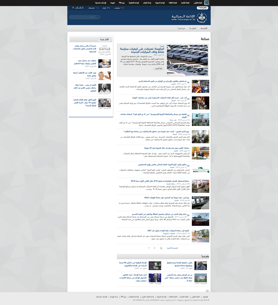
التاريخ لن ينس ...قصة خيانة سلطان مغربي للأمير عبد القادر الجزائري (85, 88)
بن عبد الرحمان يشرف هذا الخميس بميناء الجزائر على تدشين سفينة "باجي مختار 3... (178, 278)
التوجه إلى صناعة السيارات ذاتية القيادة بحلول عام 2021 (168, 231)
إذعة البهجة (114, 297)
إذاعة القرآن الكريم (148, 297)
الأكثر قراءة (104, 39)
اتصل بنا (193, 28)
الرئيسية (207, 3)
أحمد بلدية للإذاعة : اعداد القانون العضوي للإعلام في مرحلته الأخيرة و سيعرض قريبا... (133, 278)
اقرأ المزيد (158, 68)
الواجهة (205, 297)
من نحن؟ (181, 28)
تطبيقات (172, 234)
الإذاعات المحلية (100, 3)
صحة (171, 120)
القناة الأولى (198, 3)
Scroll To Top (207, 290)
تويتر (104, 8)
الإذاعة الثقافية (134, 3)
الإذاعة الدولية (160, 3)
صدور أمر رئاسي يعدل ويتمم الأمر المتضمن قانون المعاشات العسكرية (84, 49)
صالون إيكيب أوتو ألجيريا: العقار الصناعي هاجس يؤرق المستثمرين (162, 165)
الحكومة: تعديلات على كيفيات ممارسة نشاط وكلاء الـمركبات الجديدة (142, 50)
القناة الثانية (185, 3)
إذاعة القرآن (147, 3)
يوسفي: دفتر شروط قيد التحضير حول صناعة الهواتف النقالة (166, 198)
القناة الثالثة (173, 3)
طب (175, 120)
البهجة (112, 3)
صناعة (173, 184)
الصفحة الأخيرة (172, 248)
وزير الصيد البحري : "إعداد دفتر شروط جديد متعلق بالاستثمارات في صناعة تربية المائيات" (156, 131)
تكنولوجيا (166, 234)
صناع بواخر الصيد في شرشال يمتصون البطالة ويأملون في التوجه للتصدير (159, 214)
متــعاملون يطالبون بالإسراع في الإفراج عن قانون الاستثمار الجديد (162, 81)
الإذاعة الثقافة (134, 297)
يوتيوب (117, 8)
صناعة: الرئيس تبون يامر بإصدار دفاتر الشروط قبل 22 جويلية (166, 148)
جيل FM (122, 3)
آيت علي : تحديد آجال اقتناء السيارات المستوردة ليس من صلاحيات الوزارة (159, 98)
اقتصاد (162, 46)
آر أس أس (79, 8)
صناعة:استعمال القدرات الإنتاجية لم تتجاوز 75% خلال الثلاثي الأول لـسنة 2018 (160, 181)
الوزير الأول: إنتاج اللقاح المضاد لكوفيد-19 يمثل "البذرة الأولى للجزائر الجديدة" (84, 103)
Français (203, 8)
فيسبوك (91, 8)
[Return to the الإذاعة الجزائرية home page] (188, 13)
